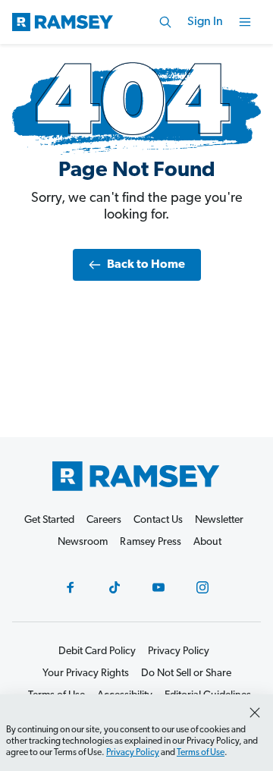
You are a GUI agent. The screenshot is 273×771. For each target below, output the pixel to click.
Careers (103, 520)
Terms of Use (200, 752)
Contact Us (158, 520)
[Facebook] (70, 587)
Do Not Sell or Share (186, 673)
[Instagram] (202, 587)
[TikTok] (114, 587)
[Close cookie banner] (255, 712)
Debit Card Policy (97, 651)
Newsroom (83, 542)
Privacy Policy (132, 752)
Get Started (49, 520)
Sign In (205, 22)
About (207, 542)
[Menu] (245, 22)
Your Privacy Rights (85, 673)
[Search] (165, 22)
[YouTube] (158, 587)
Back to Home (146, 265)
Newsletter (219, 520)
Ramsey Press (150, 542)
